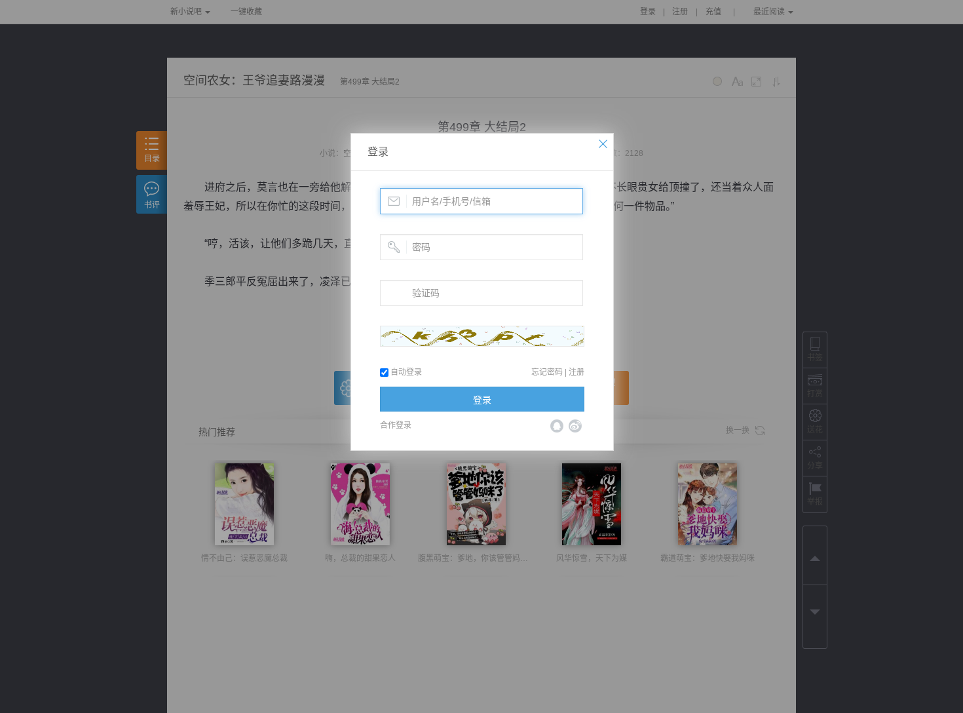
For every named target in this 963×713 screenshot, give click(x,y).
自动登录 (405, 372)
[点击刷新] (482, 336)
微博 (575, 426)
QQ (556, 426)
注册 (576, 372)
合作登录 (395, 425)
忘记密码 (547, 372)
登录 (378, 151)
